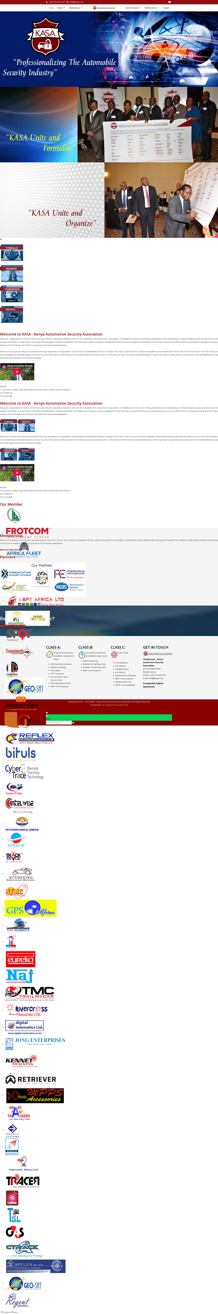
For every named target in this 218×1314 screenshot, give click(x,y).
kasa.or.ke (158, 678)
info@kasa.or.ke (76, 2)
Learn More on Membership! (13, 626)
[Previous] (0, 239)
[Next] (1, 239)
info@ (151, 678)
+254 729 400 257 (57, 2)
